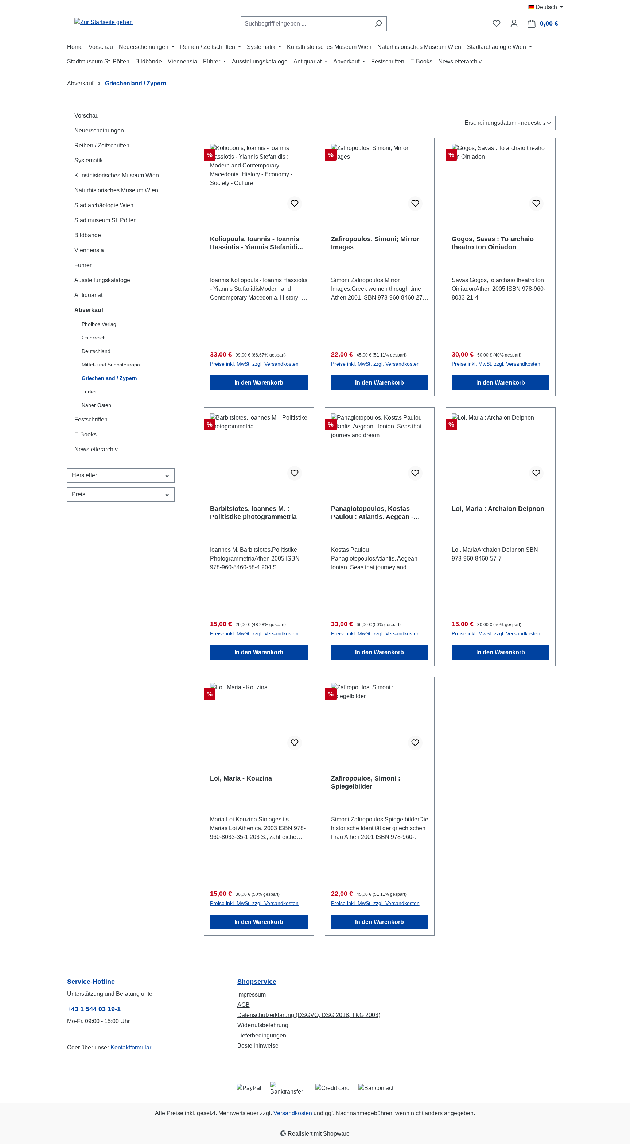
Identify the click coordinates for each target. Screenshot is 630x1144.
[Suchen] (378, 23)
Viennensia (89, 250)
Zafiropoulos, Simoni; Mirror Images (375, 243)
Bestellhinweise (258, 1046)
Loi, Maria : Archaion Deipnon (498, 508)
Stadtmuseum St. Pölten (105, 220)
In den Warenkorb (258, 383)
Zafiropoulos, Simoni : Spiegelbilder (365, 782)
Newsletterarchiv (96, 449)
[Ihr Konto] (514, 23)
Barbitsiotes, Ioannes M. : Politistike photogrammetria (253, 512)
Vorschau (86, 115)
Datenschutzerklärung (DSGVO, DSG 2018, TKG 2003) (308, 1015)
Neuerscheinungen (99, 130)
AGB (243, 1005)
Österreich (94, 337)
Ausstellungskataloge (102, 280)
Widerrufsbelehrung (262, 1025)
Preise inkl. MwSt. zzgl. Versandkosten (254, 364)
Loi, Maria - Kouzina (241, 778)
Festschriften (91, 419)
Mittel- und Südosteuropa (111, 364)
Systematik (88, 160)
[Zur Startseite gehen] (103, 22)
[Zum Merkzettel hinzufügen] (294, 203)
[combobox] (305, 23)
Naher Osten (96, 405)
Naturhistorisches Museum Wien (116, 190)
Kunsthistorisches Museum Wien (116, 175)
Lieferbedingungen (261, 1035)
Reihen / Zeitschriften (101, 145)
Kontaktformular (130, 1047)
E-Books (85, 434)
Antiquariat (88, 295)
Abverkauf (88, 310)
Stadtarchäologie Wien (103, 205)
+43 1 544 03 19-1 (94, 1009)
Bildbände (87, 235)
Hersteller (84, 475)
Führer (83, 265)
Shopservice (256, 981)
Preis (78, 494)
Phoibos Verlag (99, 324)
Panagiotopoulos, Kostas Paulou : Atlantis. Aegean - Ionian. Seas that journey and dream (376, 513)
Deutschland (96, 351)
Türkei (89, 391)
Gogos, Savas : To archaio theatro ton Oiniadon (493, 243)
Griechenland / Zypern (109, 378)
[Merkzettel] (496, 23)
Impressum (251, 994)
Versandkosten (292, 1113)
